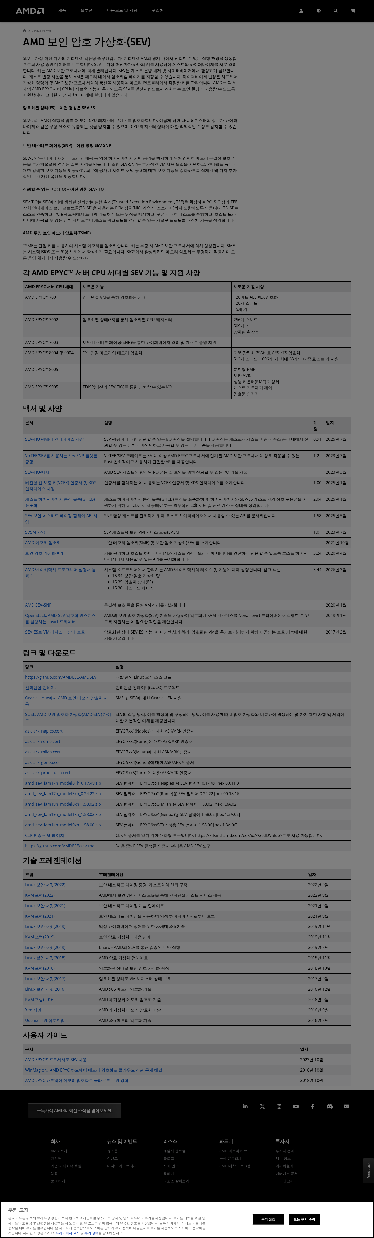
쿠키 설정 (268, 1219)
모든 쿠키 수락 (304, 1219)
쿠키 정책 (91, 1232)
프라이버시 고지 (68, 1232)
